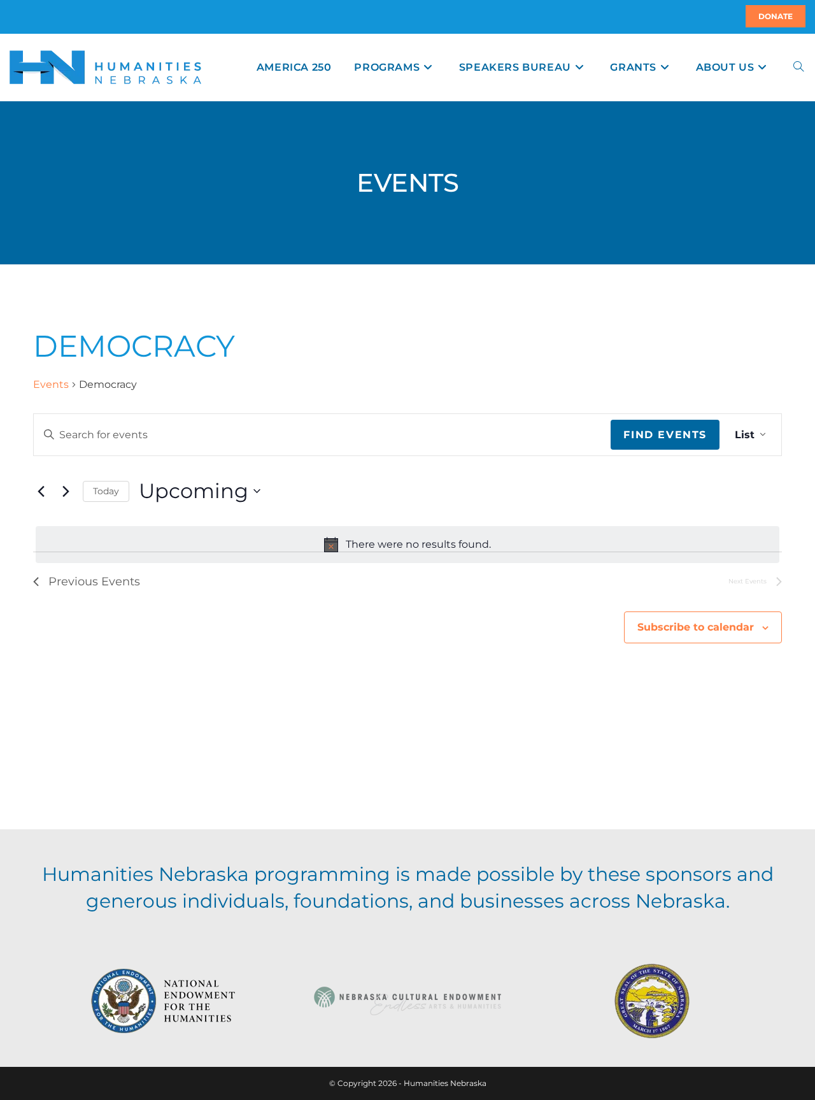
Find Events (665, 435)
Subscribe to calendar (695, 627)
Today (106, 491)
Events (51, 384)
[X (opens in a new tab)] (11, 16)
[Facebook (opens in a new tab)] (17, 16)
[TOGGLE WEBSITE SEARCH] (798, 67)
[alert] (407, 544)
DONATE (775, 16)
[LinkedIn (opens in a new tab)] (25, 16)
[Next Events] (65, 491)
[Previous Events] (40, 491)
